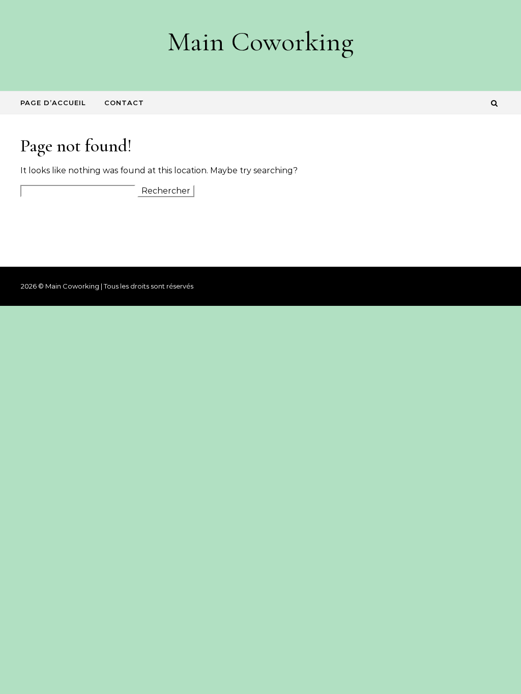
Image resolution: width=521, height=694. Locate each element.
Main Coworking (260, 41)
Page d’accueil (53, 103)
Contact (124, 103)
